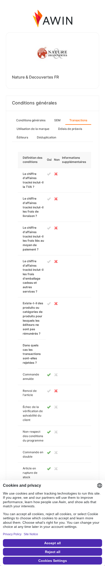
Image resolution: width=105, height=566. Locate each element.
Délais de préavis (70, 129)
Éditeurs (22, 137)
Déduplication (46, 137)
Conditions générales (30, 120)
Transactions (78, 120)
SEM (57, 120)
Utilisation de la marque (33, 129)
